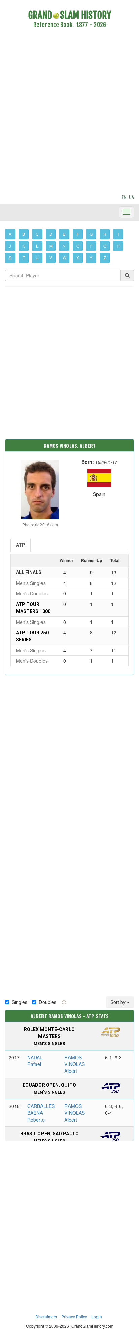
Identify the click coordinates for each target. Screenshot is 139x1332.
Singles (19, 1002)
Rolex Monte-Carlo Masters (49, 1036)
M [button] (51, 246)
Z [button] (105, 258)
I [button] (118, 234)
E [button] (64, 234)
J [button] (10, 246)
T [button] (24, 258)
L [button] (37, 246)
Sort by (118, 1002)
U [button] (37, 258)
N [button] (64, 246)
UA (131, 196)
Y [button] (91, 258)
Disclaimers (46, 1316)
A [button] (10, 234)
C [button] (37, 234)
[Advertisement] (69, 112)
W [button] (64, 258)
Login (96, 1316)
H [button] (104, 234)
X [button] (77, 258)
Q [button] (104, 246)
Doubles (47, 1002)
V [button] (50, 258)
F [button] (78, 234)
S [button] (10, 258)
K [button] (23, 246)
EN (124, 196)
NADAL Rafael (35, 1060)
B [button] (23, 234)
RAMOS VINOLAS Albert (74, 1064)
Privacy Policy (74, 1316)
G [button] (91, 234)
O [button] (77, 246)
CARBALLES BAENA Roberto (41, 1113)
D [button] (50, 234)
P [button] (91, 246)
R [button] (118, 246)
